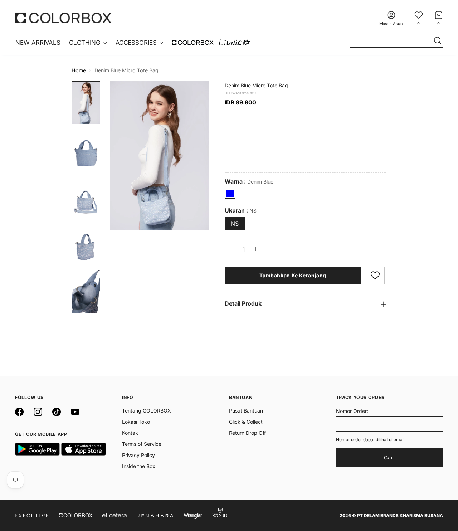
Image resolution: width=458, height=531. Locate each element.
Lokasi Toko (136, 422)
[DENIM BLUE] (230, 192)
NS (235, 223)
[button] (375, 275)
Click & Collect (246, 422)
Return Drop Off (247, 433)
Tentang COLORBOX (146, 411)
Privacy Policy (138, 455)
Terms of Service (141, 444)
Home (79, 70)
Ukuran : (241, 210)
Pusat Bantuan (246, 411)
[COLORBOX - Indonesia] (63, 17)
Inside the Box (138, 466)
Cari (389, 457)
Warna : (249, 181)
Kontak (130, 433)
